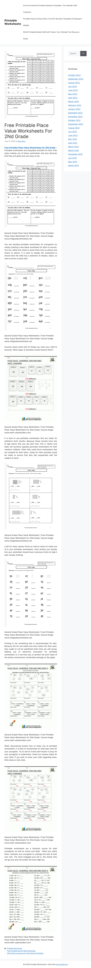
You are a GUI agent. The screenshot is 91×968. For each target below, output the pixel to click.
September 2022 (75, 124)
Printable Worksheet (14, 948)
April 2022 (72, 143)
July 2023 (72, 86)
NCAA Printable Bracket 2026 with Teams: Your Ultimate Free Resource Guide (51, 35)
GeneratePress (62, 964)
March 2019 (73, 165)
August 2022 (74, 128)
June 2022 (73, 135)
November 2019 (75, 154)
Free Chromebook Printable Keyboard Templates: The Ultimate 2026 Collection (50, 8)
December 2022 (75, 113)
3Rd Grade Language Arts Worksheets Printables (25, 953)
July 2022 (72, 132)
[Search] (83, 53)
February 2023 (74, 105)
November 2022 (75, 117)
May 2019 (72, 162)
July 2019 (72, 158)
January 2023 (74, 109)
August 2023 (74, 83)
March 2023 (73, 101)
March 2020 (73, 150)
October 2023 (74, 75)
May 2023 (72, 94)
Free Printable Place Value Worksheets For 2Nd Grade (29, 147)
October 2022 (74, 120)
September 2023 (75, 79)
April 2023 (72, 98)
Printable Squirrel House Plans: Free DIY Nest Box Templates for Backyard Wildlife (52, 22)
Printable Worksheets (12, 22)
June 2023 (73, 90)
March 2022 (73, 147)
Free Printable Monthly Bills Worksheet (21, 951)
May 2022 (72, 139)
